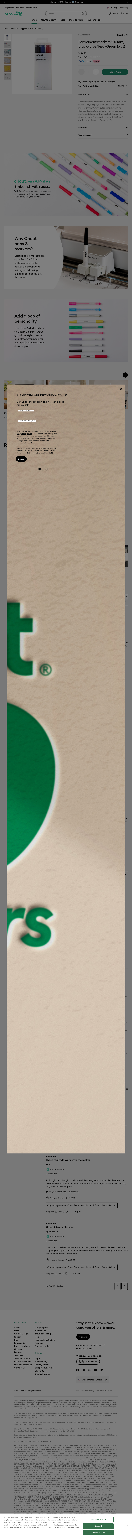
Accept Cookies (98, 1533)
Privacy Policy (26, 434)
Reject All (98, 1526)
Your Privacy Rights (98, 1519)
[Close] (121, 389)
